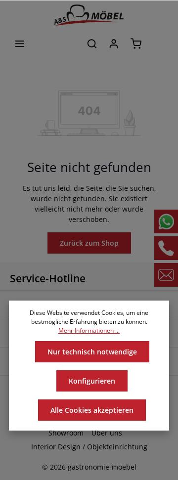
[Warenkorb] (136, 43)
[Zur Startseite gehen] (89, 15)
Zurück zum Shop (89, 243)
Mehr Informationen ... (89, 330)
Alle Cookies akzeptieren (92, 410)
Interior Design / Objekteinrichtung (89, 446)
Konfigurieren (92, 381)
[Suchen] (92, 43)
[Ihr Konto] (114, 43)
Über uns (106, 432)
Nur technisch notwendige (92, 351)
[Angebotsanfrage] (158, 43)
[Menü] (20, 43)
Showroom (66, 432)
